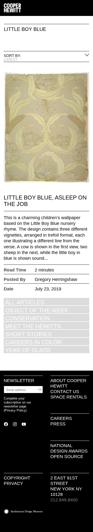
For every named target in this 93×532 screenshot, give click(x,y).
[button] (87, 8)
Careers (61, 418)
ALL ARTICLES (24, 302)
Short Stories (28, 334)
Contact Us (64, 391)
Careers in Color (33, 342)
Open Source (66, 456)
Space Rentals (68, 397)
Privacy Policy (15, 410)
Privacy (13, 483)
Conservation (27, 318)
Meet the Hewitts (33, 326)
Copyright (17, 477)
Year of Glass (27, 350)
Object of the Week (36, 310)
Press (57, 423)
